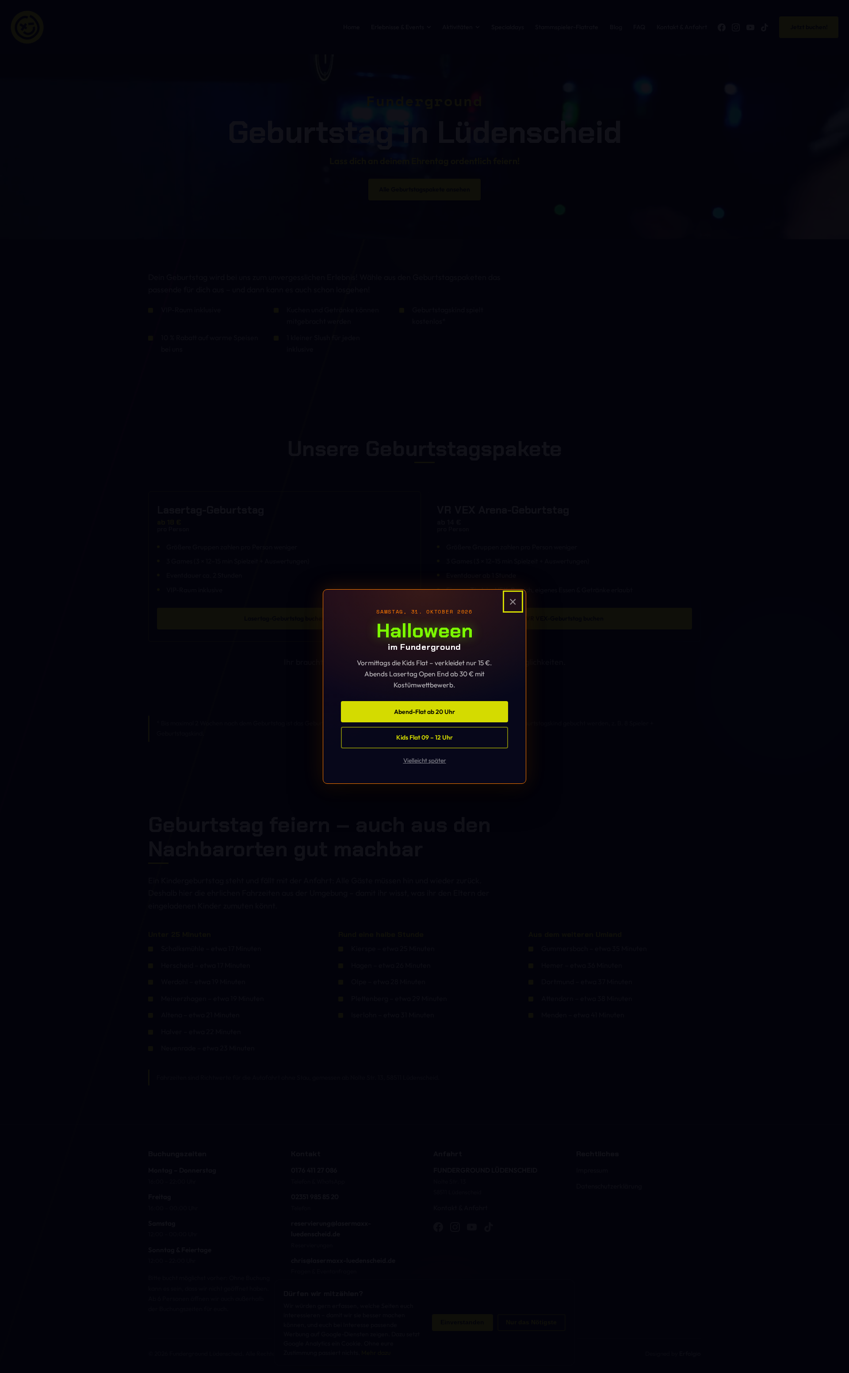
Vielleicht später (424, 760)
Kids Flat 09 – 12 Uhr (424, 737)
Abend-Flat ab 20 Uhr (424, 712)
